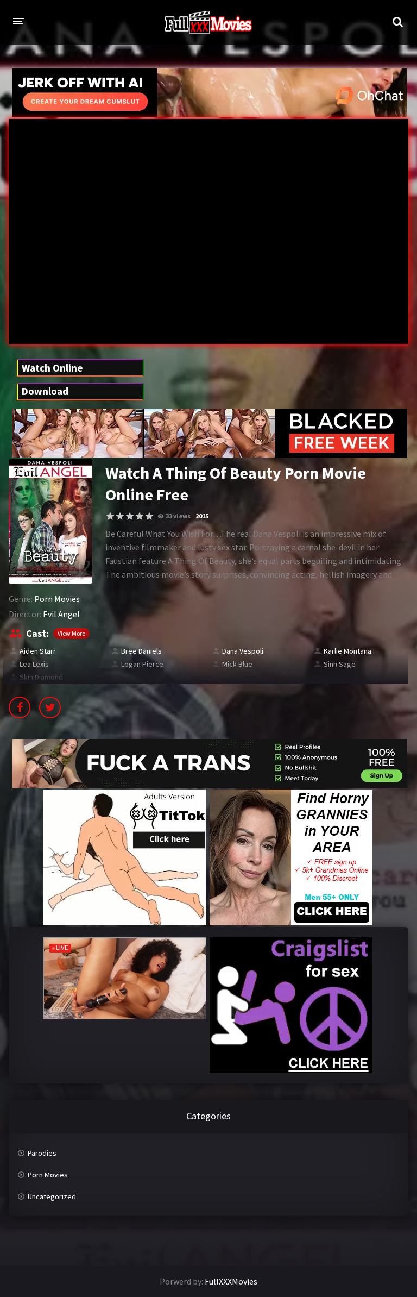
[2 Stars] (120, 516)
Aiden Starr (38, 651)
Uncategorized (52, 1196)
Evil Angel (61, 614)
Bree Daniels (141, 651)
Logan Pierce (142, 664)
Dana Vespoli (242, 651)
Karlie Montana (347, 651)
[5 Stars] (149, 516)
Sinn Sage (340, 664)
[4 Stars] (139, 516)
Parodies (42, 1153)
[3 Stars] (130, 516)
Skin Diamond (41, 677)
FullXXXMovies (231, 1281)
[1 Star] (110, 516)
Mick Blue (237, 664)
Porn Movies (57, 598)
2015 (201, 516)
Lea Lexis (34, 664)
